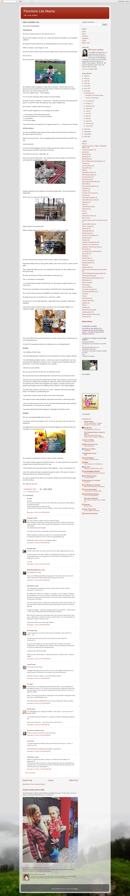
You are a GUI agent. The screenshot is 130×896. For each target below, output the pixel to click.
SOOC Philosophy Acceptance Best (92, 273)
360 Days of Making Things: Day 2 (93, 468)
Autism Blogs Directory (91, 494)
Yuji (28, 684)
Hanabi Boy (88, 427)
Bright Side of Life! (90, 453)
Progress (85, 240)
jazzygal (29, 548)
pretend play (86, 237)
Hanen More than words (89, 200)
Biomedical (85, 154)
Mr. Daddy (30, 630)
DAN (83, 170)
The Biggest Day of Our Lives (92, 429)
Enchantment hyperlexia (89, 186)
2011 (85, 91)
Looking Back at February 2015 (92, 491)
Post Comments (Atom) (38, 784)
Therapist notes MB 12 (89, 291)
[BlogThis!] (46, 489)
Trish (28, 741)
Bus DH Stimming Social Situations (92, 161)
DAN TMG (85, 184)
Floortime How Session (89, 193)
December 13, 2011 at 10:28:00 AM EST (39, 769)
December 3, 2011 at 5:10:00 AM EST (38, 512)
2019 (86, 78)
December (89, 93)
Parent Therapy (87, 226)
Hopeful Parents (87, 206)
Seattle (84, 256)
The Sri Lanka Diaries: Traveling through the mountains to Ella (93, 424)
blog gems (85, 156)
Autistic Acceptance (88, 149)
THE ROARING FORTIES (92, 471)
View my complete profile (89, 69)
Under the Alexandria (91, 513)
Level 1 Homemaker (90, 489)
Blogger (75, 889)
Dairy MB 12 (86, 168)
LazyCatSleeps (89, 458)
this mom (87, 467)
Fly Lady (84, 195)
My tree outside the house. (91, 459)
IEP (83, 211)
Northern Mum (88, 421)
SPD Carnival (86, 282)
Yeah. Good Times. (90, 509)
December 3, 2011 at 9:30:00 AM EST (38, 580)
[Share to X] (48, 489)
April (87, 118)
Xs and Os (87, 482)
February (89, 123)
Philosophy (85, 228)
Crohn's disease (87, 165)
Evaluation (85, 188)
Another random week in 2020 (33, 790)
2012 (86, 88)
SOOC (84, 265)
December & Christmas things (94, 95)
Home (50, 780)
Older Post (73, 780)
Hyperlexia (85, 209)
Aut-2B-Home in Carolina (92, 485)
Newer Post (27, 780)
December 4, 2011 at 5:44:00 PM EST (38, 678)
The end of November (92, 98)
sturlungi (87, 504)
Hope (83, 204)
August (88, 108)
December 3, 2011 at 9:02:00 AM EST (38, 564)
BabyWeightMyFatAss (34, 570)
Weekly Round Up (33, 491)
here (47, 391)
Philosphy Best (86, 233)
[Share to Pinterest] (51, 489)
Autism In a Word (89, 449)
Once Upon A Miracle (91, 498)
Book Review (86, 159)
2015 (86, 81)
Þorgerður (30, 518)
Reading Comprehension (89, 242)
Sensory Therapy (87, 260)
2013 (86, 86)
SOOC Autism (86, 267)
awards (84, 152)
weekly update (86, 312)
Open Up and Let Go (90, 444)
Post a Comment (30, 773)
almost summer (88, 506)
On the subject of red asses (91, 510)
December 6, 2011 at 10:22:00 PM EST (39, 735)
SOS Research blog (88, 275)
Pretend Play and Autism (37, 874)
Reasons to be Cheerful (89, 244)
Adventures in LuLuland (92, 480)
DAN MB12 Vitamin (88, 172)
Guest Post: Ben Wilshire (91, 495)
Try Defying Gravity (90, 476)
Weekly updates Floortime (90, 314)
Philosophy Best (87, 231)
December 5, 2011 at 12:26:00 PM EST (39, 703)
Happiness (85, 38)
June (87, 113)
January (88, 126)
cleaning (84, 163)
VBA (83, 305)
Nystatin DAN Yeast (88, 224)
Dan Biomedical (87, 177)
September (89, 106)
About (84, 33)
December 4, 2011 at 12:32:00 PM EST (39, 659)
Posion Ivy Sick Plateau (89, 235)
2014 (86, 83)
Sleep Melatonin (87, 262)
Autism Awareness (89, 446)
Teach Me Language (88, 289)
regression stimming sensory (90, 247)
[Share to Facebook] (49, 489)
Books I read (86, 43)
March (88, 121)
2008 (86, 134)
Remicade (85, 249)
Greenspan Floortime (88, 197)
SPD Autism (85, 280)
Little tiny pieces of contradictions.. (93, 464)
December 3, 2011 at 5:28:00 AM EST (38, 542)
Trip (83, 296)
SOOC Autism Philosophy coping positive (94, 269)
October (88, 103)
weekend (85, 307)
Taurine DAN (86, 287)
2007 (86, 136)
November (89, 101)
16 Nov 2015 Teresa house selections (94, 473)
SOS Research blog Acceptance (91, 278)
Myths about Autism (88, 215)
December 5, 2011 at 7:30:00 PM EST (38, 724)
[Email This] (44, 489)
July (87, 111)
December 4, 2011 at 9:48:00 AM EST (38, 625)
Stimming (85, 284)
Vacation (84, 303)
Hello (85, 455)
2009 (86, 131)
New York (85, 218)
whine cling (85, 316)
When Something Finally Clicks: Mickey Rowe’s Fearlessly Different (94, 436)
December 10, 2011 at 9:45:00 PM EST (39, 751)
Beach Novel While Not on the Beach (94, 486)
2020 (86, 76)
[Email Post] (40, 489)
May (87, 116)
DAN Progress (86, 179)
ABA (83, 143)
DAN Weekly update (88, 174)
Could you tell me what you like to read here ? (36, 867)
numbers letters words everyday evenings (94, 220)
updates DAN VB (87, 300)
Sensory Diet (86, 258)
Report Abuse (87, 321)
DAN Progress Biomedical (90, 181)
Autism (84, 40)
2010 (86, 129)
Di (27, 498)
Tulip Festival (86, 298)
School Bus (85, 253)
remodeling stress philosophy (91, 251)
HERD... (86, 462)
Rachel (29, 709)
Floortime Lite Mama (39, 11)
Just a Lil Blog (89, 440)
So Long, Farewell (89, 477)
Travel (84, 294)
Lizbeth (29, 664)
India (83, 213)
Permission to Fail (89, 441)
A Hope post (87, 450)
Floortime (85, 36)
